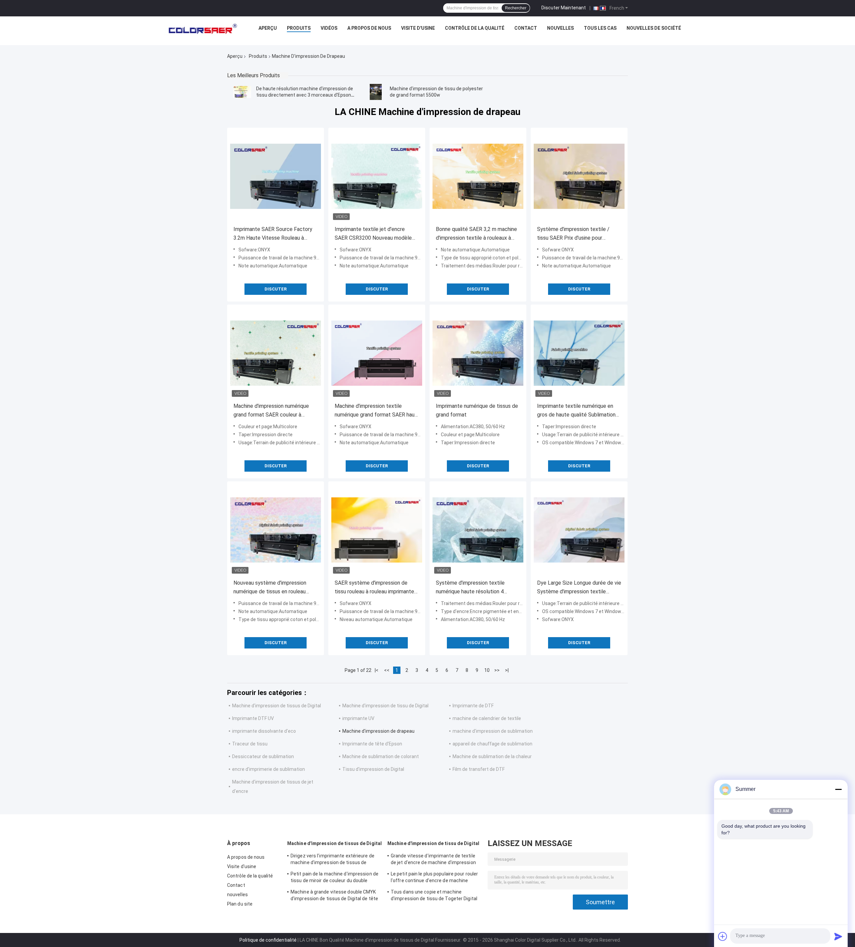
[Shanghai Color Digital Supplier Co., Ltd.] (200, 30)
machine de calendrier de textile (487, 718)
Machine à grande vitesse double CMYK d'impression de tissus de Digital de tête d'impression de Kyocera (334, 896)
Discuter (276, 288)
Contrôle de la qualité (474, 28)
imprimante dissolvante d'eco (264, 731)
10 (487, 670)
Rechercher (515, 8)
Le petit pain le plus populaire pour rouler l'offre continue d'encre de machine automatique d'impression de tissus (434, 878)
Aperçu (268, 28)
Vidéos (329, 28)
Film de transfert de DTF (479, 769)
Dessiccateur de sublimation (263, 756)
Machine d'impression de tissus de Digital (276, 705)
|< (376, 670)
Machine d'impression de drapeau (378, 731)
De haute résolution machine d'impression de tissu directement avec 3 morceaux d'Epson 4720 (304, 95)
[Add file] (722, 936)
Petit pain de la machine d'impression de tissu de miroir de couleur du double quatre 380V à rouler (334, 878)
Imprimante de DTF (473, 705)
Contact (525, 28)
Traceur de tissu (250, 743)
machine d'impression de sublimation (493, 731)
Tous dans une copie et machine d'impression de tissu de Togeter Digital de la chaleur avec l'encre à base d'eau (434, 896)
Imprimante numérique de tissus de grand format (477, 410)
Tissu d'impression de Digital (373, 769)
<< (386, 670)
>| (507, 670)
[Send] (838, 936)
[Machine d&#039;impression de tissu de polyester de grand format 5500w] (376, 92)
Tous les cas (600, 28)
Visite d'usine (418, 28)
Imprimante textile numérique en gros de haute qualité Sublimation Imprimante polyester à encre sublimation (576, 411)
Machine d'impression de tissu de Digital (385, 705)
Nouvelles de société (654, 28)
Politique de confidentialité (268, 940)
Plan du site (239, 904)
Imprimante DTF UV (253, 718)
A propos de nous (369, 28)
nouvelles (560, 28)
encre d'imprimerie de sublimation (268, 769)
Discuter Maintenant (563, 7)
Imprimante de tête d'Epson (372, 743)
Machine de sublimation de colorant (380, 756)
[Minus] (838, 789)
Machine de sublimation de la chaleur (492, 756)
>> (497, 670)
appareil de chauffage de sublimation (492, 743)
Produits (299, 28)
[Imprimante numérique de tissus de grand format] (478, 353)
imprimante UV (358, 718)
